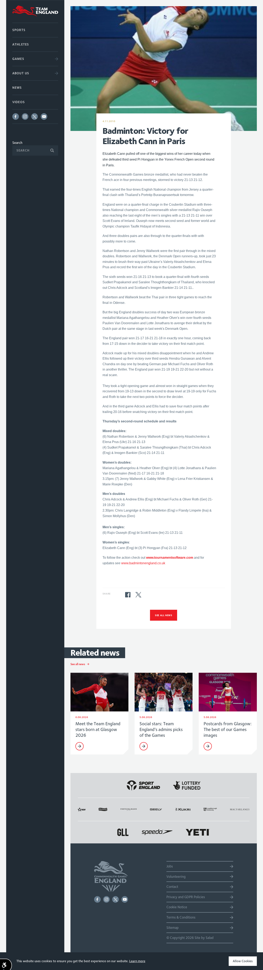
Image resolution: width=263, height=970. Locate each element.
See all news (163, 615)
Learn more (137, 961)
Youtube (44, 116)
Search (17, 143)
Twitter (34, 116)
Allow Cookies (243, 961)
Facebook (15, 116)
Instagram (25, 116)
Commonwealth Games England (35, 11)
